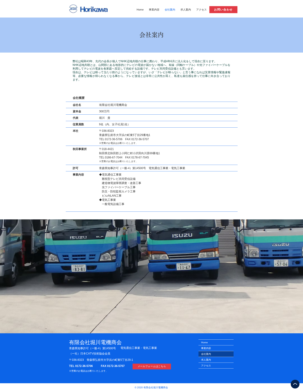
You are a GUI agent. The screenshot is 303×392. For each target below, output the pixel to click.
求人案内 (206, 359)
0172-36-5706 (84, 365)
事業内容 (206, 348)
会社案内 (206, 354)
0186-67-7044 (113, 157)
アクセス (206, 365)
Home (204, 342)
